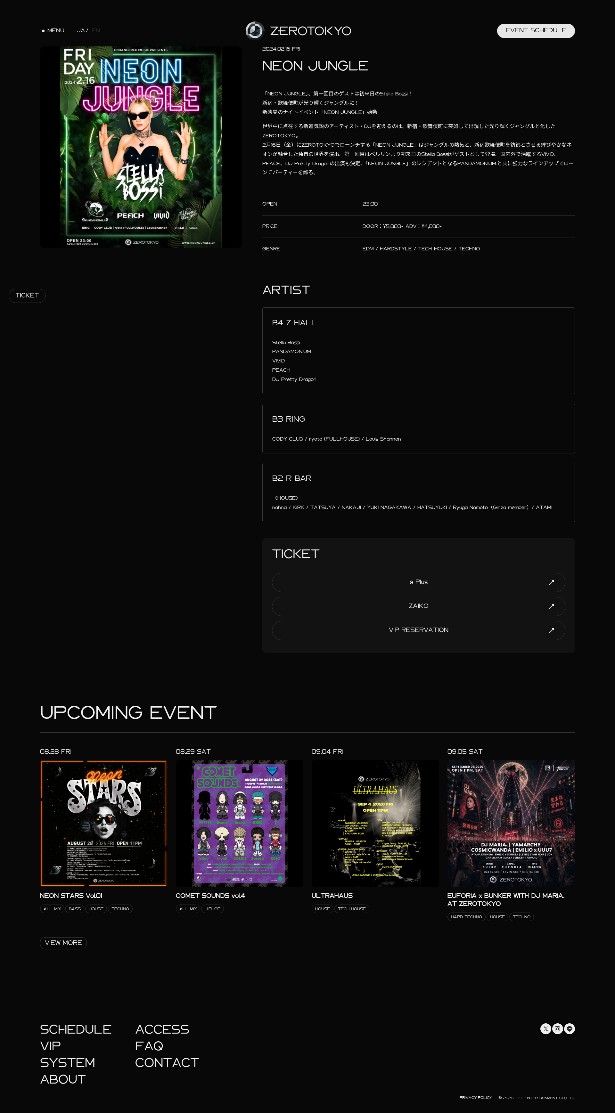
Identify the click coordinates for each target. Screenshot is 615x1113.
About (63, 1079)
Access (162, 1029)
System (67, 1062)
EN (96, 31)
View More (63, 942)
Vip (50, 1046)
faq (149, 1046)
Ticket (27, 295)
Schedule (76, 1029)
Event (536, 30)
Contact (167, 1062)
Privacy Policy (476, 1098)
